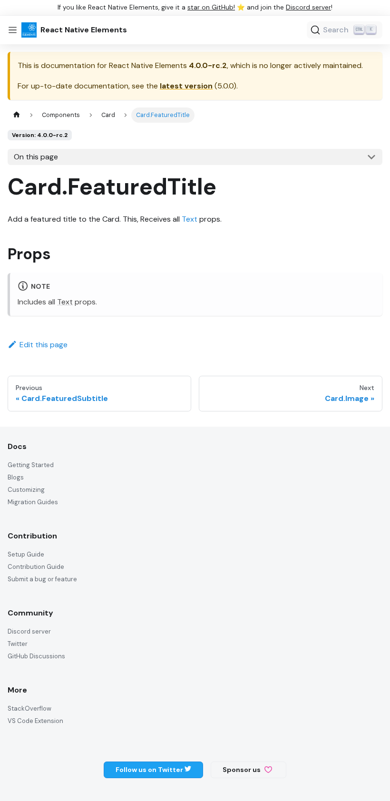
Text (189, 219)
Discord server (308, 7)
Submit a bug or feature (42, 579)
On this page (36, 157)
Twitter (18, 644)
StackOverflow (29, 708)
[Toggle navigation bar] (13, 30)
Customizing (26, 490)
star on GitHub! (211, 7)
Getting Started (31, 465)
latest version (186, 86)
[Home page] (17, 114)
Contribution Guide (36, 567)
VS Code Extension (35, 721)
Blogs (16, 477)
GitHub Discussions (36, 656)
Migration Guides (33, 502)
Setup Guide (26, 554)
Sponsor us (242, 769)
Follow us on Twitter (150, 769)
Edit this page (44, 345)
